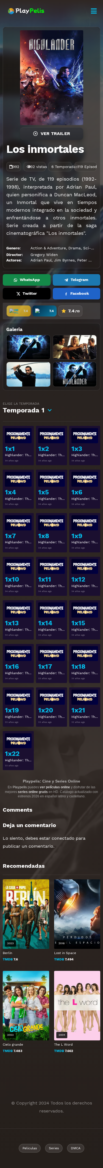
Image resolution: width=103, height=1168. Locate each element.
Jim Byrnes (64, 260)
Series (54, 1148)
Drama (74, 248)
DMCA (75, 1148)
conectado (63, 838)
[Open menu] (93, 11)
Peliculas (30, 1148)
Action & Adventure (48, 248)
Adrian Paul (41, 260)
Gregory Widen (44, 254)
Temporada (23, 408)
